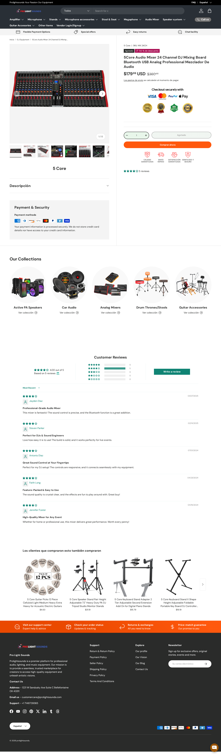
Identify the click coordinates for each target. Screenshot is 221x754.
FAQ (194, 2)
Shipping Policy (98, 669)
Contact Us (141, 669)
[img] (30, 396)
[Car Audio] (69, 285)
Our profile (141, 651)
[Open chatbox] (214, 747)
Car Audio (69, 307)
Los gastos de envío (133, 80)
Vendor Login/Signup (69, 25)
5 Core (127, 45)
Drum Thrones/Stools (151, 307)
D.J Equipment (23, 40)
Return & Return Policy (102, 651)
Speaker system (172, 19)
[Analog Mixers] (110, 285)
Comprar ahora (167, 144)
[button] (209, 11)
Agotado (181, 135)
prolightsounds (23, 740)
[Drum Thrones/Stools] (152, 285)
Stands (53, 19)
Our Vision (141, 657)
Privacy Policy (97, 675)
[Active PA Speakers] (28, 285)
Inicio (12, 40)
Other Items (45, 25)
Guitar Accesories (20, 25)
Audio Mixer (152, 19)
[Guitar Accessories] (193, 285)
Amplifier (15, 19)
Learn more (44, 2)
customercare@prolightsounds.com (41, 697)
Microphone (35, 19)
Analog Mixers (110, 307)
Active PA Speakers (28, 307)
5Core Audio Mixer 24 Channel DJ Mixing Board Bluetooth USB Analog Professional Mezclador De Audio (50, 40)
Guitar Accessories (193, 307)
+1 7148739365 (30, 703)
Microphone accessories (79, 19)
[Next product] (203, 584)
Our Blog (140, 663)
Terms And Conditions (102, 681)
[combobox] (122, 11)
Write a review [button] (172, 371)
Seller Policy (96, 663)
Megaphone (131, 19)
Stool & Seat (109, 19)
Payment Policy (98, 657)
